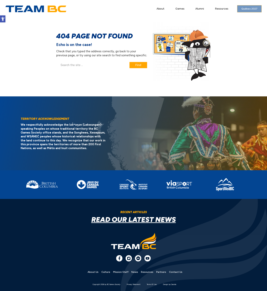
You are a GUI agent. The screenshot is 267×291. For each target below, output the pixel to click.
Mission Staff (121, 271)
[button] (2, 18)
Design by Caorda (169, 284)
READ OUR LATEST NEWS (133, 219)
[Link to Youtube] (147, 258)
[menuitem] (160, 9)
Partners (161, 271)
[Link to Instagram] (128, 258)
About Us (93, 271)
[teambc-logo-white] (35, 9)
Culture (105, 271)
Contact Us (175, 271)
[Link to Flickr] (138, 258)
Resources (147, 271)
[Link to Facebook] (119, 258)
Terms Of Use (152, 284)
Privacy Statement (133, 284)
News (134, 271)
